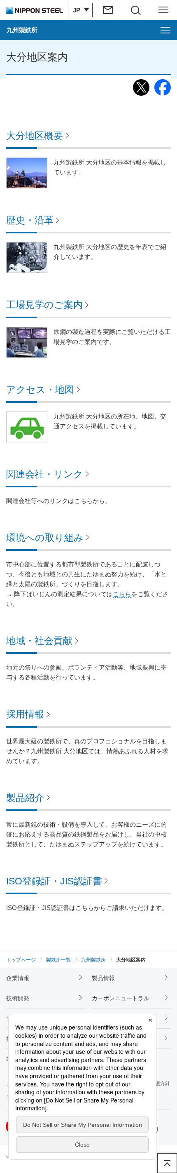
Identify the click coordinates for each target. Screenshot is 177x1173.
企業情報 (17, 978)
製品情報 (103, 978)
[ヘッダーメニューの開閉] (163, 10)
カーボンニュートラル (120, 998)
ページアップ (167, 1163)
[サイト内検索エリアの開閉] (135, 10)
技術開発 (17, 998)
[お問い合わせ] (108, 10)
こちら (122, 593)
